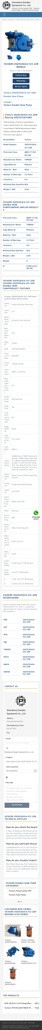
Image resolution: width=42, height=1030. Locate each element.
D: (4, 266)
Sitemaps (31, 1023)
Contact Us (15, 1023)
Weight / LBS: (9, 189)
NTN (5, 635)
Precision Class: (10, 152)
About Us (5, 1023)
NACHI (6, 664)
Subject (9, 758)
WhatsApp (21, 81)
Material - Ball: (10, 170)
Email (8, 739)
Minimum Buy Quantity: (13, 184)
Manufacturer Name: (12, 160)
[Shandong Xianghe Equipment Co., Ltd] (6, 5)
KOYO (6, 657)
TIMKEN (7, 650)
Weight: (6, 261)
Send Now (17, 804)
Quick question (12, 767)
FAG (5, 642)
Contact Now (21, 75)
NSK (5, 620)
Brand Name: (9, 140)
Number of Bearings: (12, 175)
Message (9, 783)
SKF (5, 627)
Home (4, 19)
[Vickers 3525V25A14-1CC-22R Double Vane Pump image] (21, 42)
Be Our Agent (21, 86)
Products (11, 19)
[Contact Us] (36, 515)
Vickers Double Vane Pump (24, 19)
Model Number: (10, 145)
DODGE (7, 672)
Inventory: (8, 180)
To (7, 748)
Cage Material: (9, 165)
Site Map (23, 1023)
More (20, 902)
